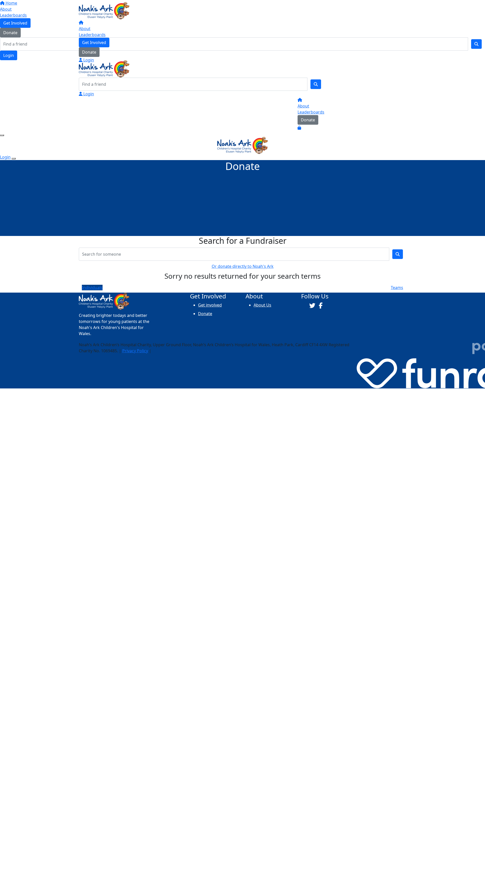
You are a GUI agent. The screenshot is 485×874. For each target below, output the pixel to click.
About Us (262, 305)
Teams (397, 287)
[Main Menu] (2, 135)
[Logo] (104, 10)
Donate (89, 52)
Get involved (210, 305)
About (84, 28)
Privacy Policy (135, 351)
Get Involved (94, 42)
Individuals (92, 287)
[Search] (315, 84)
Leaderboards (92, 34)
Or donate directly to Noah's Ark (243, 266)
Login (88, 60)
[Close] (14, 158)
